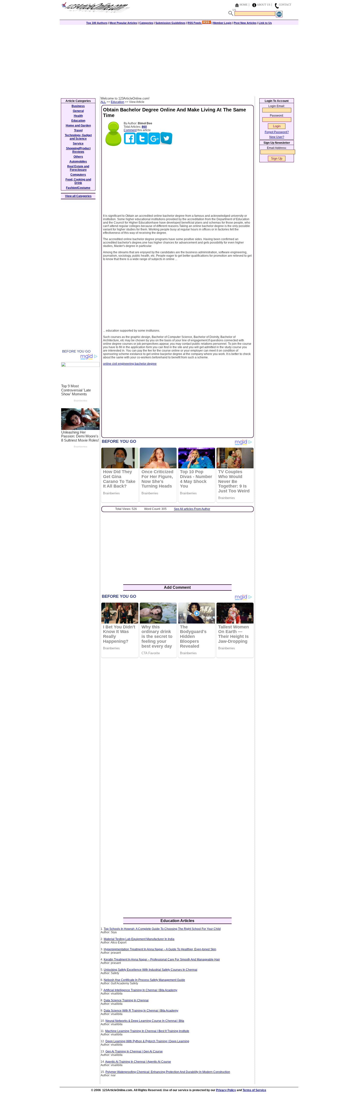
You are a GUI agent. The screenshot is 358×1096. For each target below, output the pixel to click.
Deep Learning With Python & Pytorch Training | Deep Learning (147, 1041)
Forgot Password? (277, 132)
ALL (103, 102)
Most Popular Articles (123, 22)
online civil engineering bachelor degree (130, 363)
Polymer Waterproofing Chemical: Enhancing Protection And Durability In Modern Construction (167, 1072)
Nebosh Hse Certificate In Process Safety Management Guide (144, 980)
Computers (78, 174)
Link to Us (265, 22)
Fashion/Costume (78, 188)
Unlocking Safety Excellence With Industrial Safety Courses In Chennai (150, 969)
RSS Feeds (195, 22)
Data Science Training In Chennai (126, 1000)
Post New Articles (245, 22)
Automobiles (78, 161)
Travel (78, 130)
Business (78, 106)
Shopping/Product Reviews (78, 150)
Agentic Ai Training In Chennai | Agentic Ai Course (138, 1061)
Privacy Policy (226, 1090)
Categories (146, 22)
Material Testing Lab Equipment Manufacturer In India (139, 939)
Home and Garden (78, 125)
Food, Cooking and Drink (78, 181)
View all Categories (78, 196)
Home (244, 4)
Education (117, 102)
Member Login (222, 22)
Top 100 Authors (96, 22)
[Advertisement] (179, 60)
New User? (276, 137)
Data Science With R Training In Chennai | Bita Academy (141, 1010)
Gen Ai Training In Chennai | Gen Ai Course (134, 1051)
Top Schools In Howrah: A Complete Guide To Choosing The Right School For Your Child (162, 929)
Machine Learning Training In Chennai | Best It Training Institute (147, 1031)
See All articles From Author (192, 509)
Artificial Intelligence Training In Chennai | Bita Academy (140, 990)
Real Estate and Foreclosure (78, 168)
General (78, 111)
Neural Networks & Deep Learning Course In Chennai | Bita (144, 1021)
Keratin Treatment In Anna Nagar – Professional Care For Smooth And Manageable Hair (162, 959)
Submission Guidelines (170, 22)
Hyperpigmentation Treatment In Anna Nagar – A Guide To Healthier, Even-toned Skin (160, 949)
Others (78, 156)
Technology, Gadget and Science (78, 137)
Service (78, 143)
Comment (130, 130)
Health (78, 116)
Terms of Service (254, 1090)
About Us (263, 4)
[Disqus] (177, 724)
